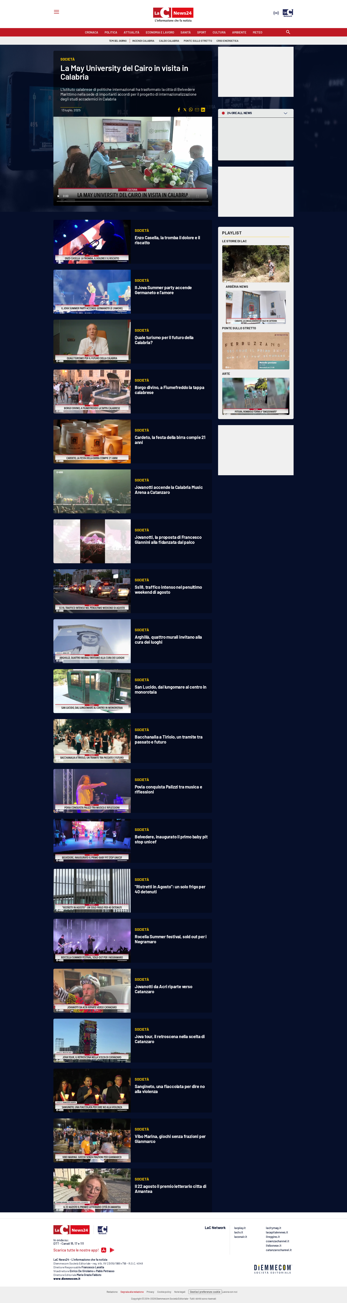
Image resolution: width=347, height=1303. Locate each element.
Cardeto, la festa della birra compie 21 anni (170, 440)
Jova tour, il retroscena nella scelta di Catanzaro (170, 1039)
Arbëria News (237, 286)
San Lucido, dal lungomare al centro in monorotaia (170, 689)
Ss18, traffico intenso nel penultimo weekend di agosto (168, 589)
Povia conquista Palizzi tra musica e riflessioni (168, 789)
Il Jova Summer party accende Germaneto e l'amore (163, 290)
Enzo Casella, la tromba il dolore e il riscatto (167, 240)
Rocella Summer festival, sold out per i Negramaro (171, 939)
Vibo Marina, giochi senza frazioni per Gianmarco (170, 1139)
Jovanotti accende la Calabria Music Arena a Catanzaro (169, 489)
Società (142, 230)
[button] (179, 110)
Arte (226, 373)
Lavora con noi (229, 1291)
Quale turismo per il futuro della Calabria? (164, 340)
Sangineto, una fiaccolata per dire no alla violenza (170, 1089)
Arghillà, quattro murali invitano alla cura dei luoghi (168, 639)
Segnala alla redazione (132, 1291)
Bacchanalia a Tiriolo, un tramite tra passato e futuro (169, 739)
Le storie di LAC (234, 241)
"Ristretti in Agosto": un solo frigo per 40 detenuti (170, 889)
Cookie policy (164, 1291)
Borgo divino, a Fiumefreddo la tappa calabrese (169, 390)
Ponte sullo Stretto (239, 328)
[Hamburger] (55, 12)
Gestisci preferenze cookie (205, 1291)
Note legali (179, 1291)
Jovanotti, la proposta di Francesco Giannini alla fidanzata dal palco (168, 539)
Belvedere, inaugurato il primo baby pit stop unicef (171, 839)
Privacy (150, 1291)
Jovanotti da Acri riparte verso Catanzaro (163, 989)
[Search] (288, 32)
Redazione (112, 1291)
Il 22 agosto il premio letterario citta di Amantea (170, 1188)
